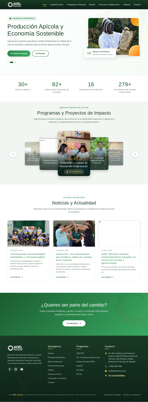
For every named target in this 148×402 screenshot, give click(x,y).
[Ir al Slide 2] (11, 62)
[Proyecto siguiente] (135, 154)
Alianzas (127, 5)
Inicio (45, 5)
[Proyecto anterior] (13, 154)
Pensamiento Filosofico (56, 357)
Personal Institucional (56, 366)
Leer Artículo (15, 277)
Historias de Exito (54, 374)
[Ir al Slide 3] (15, 62)
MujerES (79, 366)
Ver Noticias (40, 53)
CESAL (79, 374)
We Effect (80, 370)
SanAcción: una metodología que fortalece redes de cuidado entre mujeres (74, 257)
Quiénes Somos (57, 5)
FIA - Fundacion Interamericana (88, 357)
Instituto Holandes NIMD (85, 362)
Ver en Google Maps (116, 375)
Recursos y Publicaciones (110, 5)
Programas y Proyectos (77, 5)
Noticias (92, 5)
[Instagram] (15, 369)
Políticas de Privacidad (112, 395)
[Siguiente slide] (138, 62)
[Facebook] (9, 369)
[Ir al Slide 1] (8, 62)
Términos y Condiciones (132, 395)
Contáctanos (72, 323)
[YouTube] (21, 369)
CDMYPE (80, 353)
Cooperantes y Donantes (57, 378)
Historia (51, 353)
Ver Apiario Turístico (19, 53)
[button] (74, 153)
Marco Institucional (55, 362)
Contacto (137, 5)
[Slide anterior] (131, 62)
